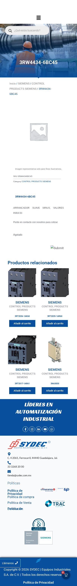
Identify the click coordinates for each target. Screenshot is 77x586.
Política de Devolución (15, 509)
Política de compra (20, 497)
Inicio (13, 83)
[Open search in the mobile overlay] (27, 30)
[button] (38, 18)
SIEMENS (24, 83)
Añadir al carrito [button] (22, 323)
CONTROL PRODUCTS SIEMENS (36, 181)
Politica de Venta (19, 503)
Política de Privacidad (14, 492)
